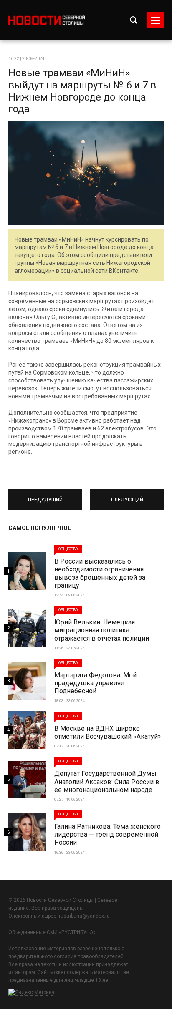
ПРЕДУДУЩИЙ (45, 496)
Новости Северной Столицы (46, 20)
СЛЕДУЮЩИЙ (127, 496)
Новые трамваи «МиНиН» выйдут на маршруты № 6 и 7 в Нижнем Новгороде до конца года (82, 91)
